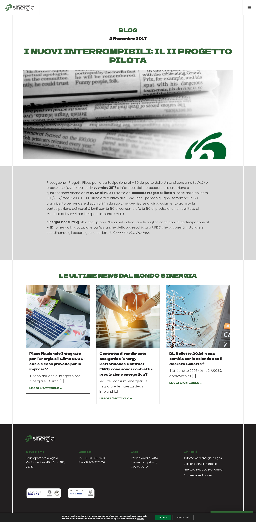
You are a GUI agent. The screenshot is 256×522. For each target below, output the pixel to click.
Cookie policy (140, 466)
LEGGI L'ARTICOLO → (45, 388)
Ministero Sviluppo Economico (203, 469)
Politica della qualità (144, 458)
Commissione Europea (198, 475)
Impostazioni (183, 517)
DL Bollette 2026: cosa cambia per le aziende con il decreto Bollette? (195, 358)
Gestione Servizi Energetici (200, 464)
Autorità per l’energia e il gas (203, 458)
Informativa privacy (144, 462)
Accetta (163, 517)
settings (140, 518)
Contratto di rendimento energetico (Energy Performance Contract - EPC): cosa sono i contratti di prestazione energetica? (127, 364)
